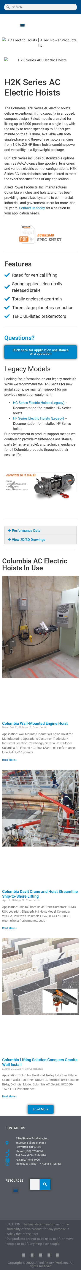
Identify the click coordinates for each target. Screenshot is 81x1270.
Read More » (9, 759)
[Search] (45, 1184)
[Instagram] (57, 1255)
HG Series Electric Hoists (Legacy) (39, 403)
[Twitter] (23, 1255)
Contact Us (15, 1128)
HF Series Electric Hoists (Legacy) (38, 418)
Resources (14, 1180)
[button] (22, 25)
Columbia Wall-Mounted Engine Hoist (35, 723)
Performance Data (26, 531)
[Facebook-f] (32, 1255)
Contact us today (32, 208)
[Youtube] (49, 1255)
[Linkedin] (40, 1255)
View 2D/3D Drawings (28, 540)
